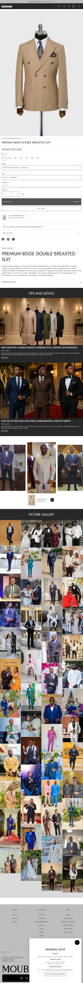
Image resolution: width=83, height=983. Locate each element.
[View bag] (73, 6)
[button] (64, 6)
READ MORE (4, 357)
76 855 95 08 (49, 970)
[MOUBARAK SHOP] (6, 6)
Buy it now (41, 208)
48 (9, 158)
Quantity (4, 190)
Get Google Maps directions (55, 974)
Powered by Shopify (8, 961)
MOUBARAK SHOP (19, 957)
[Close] (77, 942)
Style (3, 173)
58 (37, 158)
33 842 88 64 (68, 970)
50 (15, 158)
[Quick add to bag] (52, 500)
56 (32, 158)
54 (26, 158)
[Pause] (53, 490)
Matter (4, 164)
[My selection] (69, 6)
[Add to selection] (23, 194)
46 (4, 158)
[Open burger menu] (79, 6)
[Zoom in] (10, 533)
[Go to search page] (64, 6)
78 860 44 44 (59, 970)
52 (21, 158)
